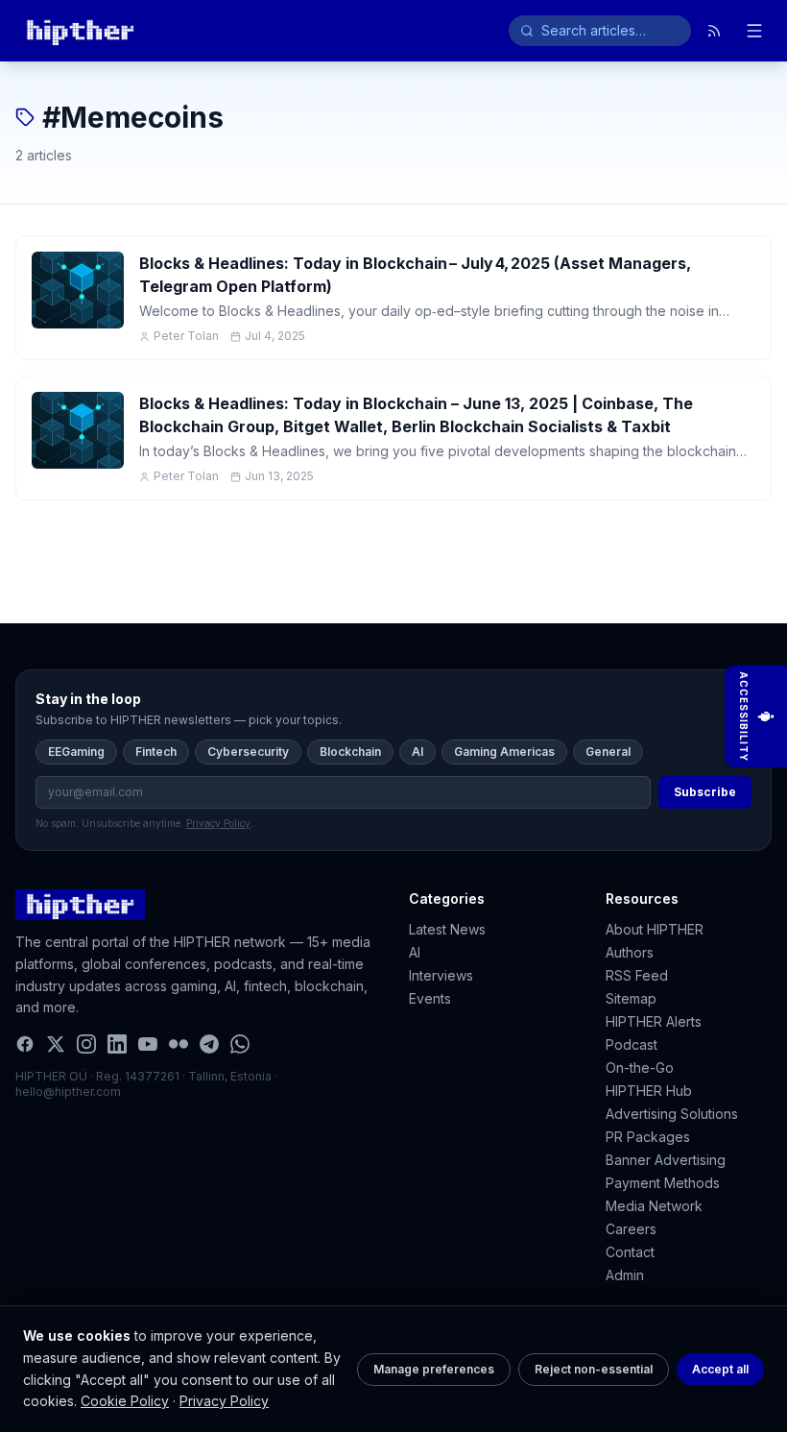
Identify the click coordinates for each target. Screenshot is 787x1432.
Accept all (720, 1369)
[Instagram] (86, 1044)
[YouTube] (147, 1044)
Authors (630, 952)
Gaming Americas (504, 751)
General (608, 751)
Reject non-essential (594, 1369)
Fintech (156, 751)
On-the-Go (640, 1067)
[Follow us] (714, 30)
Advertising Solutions (672, 1113)
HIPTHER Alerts (654, 1021)
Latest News (447, 929)
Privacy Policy (224, 1401)
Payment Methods (663, 1183)
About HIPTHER (655, 929)
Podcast (631, 1044)
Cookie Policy (125, 1401)
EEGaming (76, 751)
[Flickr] (178, 1044)
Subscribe (705, 792)
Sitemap (631, 998)
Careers (631, 1229)
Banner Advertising (666, 1160)
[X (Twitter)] (55, 1044)
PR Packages (648, 1137)
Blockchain (350, 751)
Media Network (654, 1206)
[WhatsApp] (240, 1044)
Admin (625, 1275)
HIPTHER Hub (649, 1090)
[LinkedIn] (117, 1044)
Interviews (441, 975)
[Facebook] (25, 1044)
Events (430, 998)
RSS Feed (637, 975)
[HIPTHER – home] (80, 30)
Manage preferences (433, 1369)
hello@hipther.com (68, 1091)
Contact (630, 1252)
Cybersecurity (248, 751)
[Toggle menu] (754, 30)
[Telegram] (209, 1044)
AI (417, 751)
